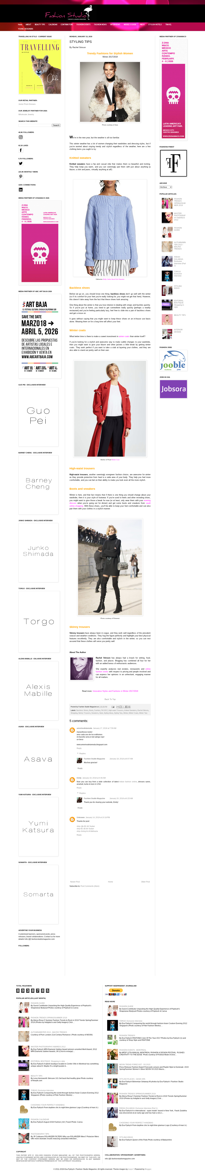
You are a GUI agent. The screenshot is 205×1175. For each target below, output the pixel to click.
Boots (91, 710)
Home (20, 24)
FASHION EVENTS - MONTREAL (132, 1050)
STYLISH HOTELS (155, 24)
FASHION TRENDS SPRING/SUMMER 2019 (179, 202)
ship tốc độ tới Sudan (85, 829)
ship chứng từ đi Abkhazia (87, 831)
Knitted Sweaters (130, 710)
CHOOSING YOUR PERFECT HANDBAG (48, 1105)
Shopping (74, 713)
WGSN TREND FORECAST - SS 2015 (134, 1065)
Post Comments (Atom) (90, 886)
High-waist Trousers (116, 710)
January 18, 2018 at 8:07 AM (121, 759)
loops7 (131, 1169)
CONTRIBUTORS (67, 24)
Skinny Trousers (84, 713)
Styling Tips (118, 713)
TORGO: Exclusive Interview (178, 274)
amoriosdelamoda (84, 728)
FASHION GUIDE (178, 229)
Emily (79, 778)
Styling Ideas (108, 713)
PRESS (142, 24)
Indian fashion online (128, 782)
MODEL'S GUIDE (130, 24)
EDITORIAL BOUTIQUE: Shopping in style (179, 304)
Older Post (145, 882)
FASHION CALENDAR (40, 1119)
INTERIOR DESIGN (178, 331)
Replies (82, 754)
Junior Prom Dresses (27, 104)
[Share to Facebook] (126, 706)
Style (101, 713)
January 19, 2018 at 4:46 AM (94, 778)
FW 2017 (104, 710)
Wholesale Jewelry (26, 114)
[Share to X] (123, 706)
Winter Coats (133, 713)
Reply (79, 748)
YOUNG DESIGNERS (25, 29)
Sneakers (94, 713)
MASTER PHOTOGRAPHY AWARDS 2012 (179, 216)
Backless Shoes (82, 710)
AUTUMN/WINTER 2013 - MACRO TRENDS (180, 245)
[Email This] (117, 706)
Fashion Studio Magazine (94, 759)
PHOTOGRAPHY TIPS (40, 1134)
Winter (125, 713)
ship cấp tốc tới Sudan (86, 826)
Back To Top (110, 699)
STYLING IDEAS (178, 287)
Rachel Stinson (142, 710)
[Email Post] (113, 707)
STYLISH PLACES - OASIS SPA (132, 1079)
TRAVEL (168, 24)
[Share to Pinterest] (129, 706)
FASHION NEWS (100, 24)
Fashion (97, 710)
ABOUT (28, 24)
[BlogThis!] (120, 706)
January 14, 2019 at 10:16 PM (98, 817)
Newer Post (75, 882)
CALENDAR (53, 24)
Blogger (148, 1169)
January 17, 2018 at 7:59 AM (104, 728)
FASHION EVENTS (83, 24)
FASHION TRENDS (127, 1035)
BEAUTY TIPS (40, 24)
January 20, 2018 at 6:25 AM (121, 798)
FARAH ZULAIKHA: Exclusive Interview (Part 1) (180, 261)
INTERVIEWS (115, 24)
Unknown (81, 817)
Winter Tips (143, 713)
